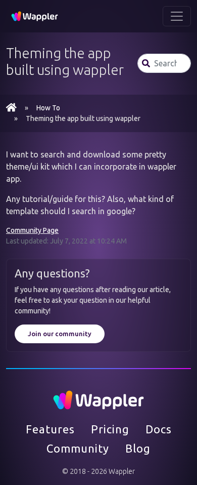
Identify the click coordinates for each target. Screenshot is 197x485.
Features (50, 429)
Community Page (32, 230)
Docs (158, 429)
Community (77, 448)
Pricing (110, 429)
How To (48, 108)
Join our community (59, 333)
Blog (138, 448)
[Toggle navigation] (177, 16)
